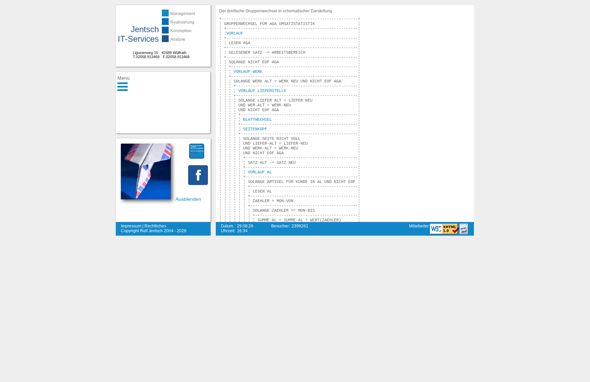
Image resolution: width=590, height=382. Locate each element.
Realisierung (182, 22)
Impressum (131, 226)
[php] (464, 232)
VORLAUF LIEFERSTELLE (262, 91)
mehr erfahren (194, 152)
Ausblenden (188, 199)
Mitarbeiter (419, 226)
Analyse (177, 39)
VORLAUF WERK (248, 71)
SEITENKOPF (255, 129)
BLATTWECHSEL (257, 119)
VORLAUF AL (260, 172)
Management (182, 13)
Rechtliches (155, 226)
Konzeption (181, 30)
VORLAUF (234, 33)
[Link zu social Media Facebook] (198, 175)
